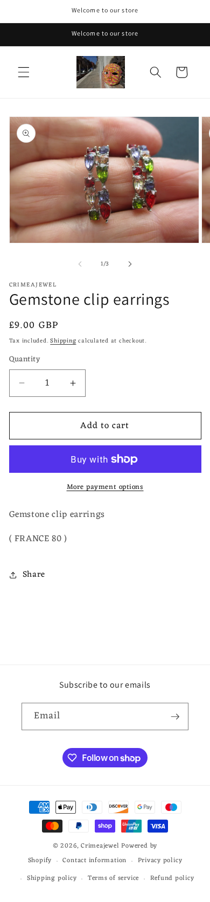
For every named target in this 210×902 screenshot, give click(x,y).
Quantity (24, 360)
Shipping (63, 340)
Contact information (94, 860)
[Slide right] (130, 264)
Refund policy (172, 878)
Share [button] (34, 574)
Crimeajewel (100, 846)
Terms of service (113, 878)
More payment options (105, 487)
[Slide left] (80, 264)
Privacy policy (160, 860)
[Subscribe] (175, 717)
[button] (24, 72)
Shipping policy (52, 878)
